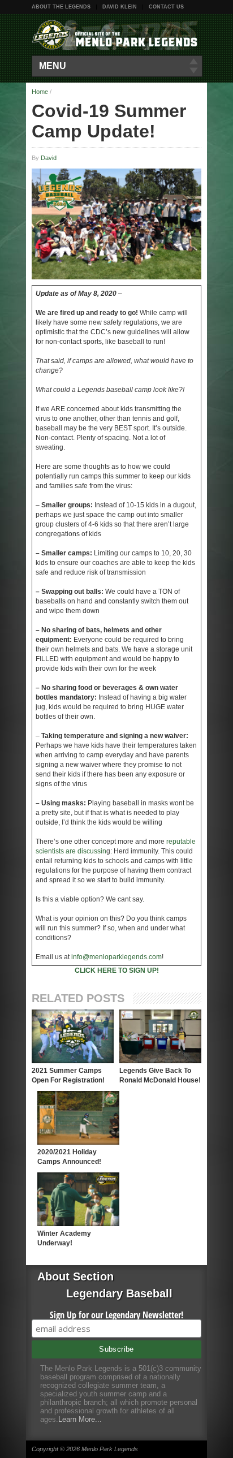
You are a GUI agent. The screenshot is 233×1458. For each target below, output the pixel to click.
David (49, 157)
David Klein (119, 7)
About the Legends (61, 7)
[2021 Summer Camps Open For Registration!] (73, 1036)
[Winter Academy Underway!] (78, 1199)
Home (40, 91)
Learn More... (80, 1419)
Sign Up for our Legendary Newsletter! (116, 1315)
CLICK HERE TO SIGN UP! (117, 970)
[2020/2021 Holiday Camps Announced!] (78, 1118)
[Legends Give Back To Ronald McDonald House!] (160, 1036)
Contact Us (166, 7)
